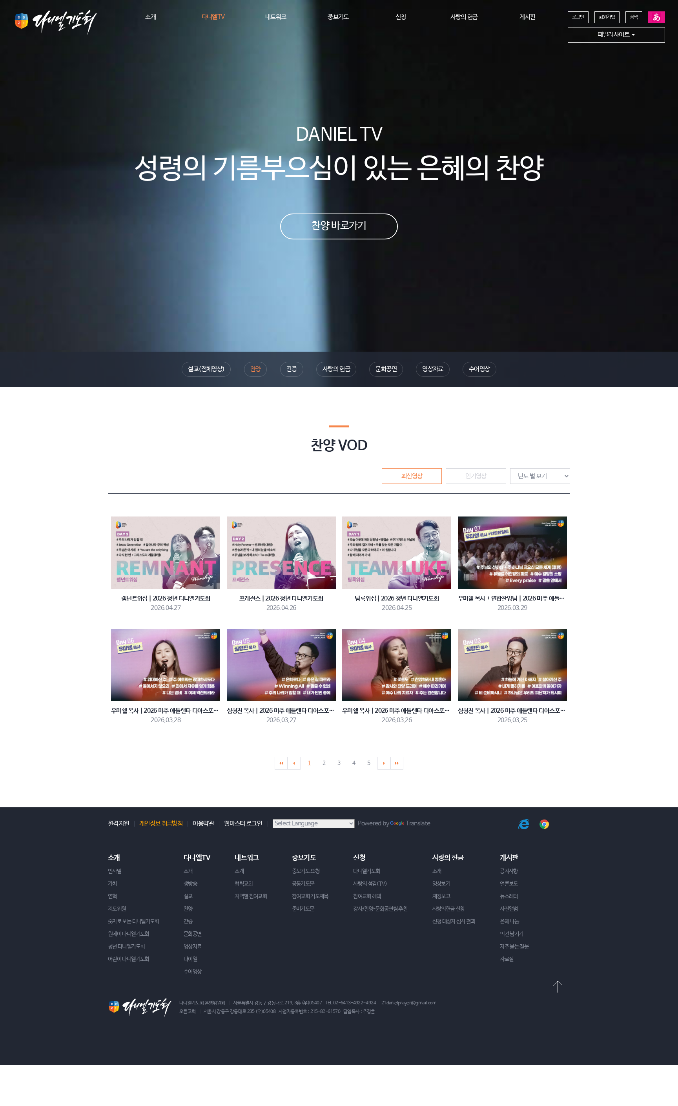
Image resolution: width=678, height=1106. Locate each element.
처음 (281, 763)
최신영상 (411, 476)
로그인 (578, 17)
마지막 (396, 763)
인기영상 (475, 476)
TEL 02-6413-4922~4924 (350, 1003)
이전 (294, 763)
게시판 (527, 17)
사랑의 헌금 (464, 17)
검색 (634, 17)
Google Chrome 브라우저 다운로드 (544, 824)
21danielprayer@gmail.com (409, 1003)
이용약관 (203, 823)
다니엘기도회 (55, 22)
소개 (150, 17)
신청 (401, 17)
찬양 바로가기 (339, 226)
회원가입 (607, 17)
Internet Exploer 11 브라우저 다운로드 (523, 824)
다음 (383, 763)
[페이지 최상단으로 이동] (557, 986)
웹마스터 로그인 (243, 823)
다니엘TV (213, 17)
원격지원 (118, 823)
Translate (418, 823)
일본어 (656, 17)
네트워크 (275, 17)
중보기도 (338, 17)
